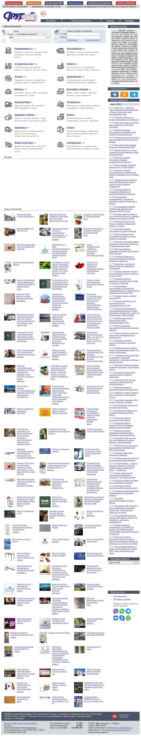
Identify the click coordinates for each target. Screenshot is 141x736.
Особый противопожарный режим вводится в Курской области (124, 493)
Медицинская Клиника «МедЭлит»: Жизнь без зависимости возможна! (26, 482)
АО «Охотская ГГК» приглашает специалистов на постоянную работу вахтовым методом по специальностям (60, 571)
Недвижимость (23, 48)
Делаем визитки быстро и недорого (59, 671)
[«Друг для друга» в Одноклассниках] (124, 94)
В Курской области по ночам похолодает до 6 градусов (124, 118)
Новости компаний (119, 100)
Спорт (70, 127)
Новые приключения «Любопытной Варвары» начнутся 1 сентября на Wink (122, 475)
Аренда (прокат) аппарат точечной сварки (59, 685)
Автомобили (74, 48)
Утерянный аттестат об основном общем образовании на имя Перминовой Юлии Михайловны (60, 284)
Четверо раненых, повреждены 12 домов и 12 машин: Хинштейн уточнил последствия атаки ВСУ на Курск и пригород (124, 529)
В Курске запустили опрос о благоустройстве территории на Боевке (124, 139)
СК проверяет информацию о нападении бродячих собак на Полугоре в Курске (123, 200)
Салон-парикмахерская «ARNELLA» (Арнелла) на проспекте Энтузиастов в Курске (95, 250)
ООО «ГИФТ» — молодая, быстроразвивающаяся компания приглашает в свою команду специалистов (26, 391)
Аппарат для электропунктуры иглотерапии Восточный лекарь (24, 686)
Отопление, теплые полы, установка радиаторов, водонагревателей (93, 231)
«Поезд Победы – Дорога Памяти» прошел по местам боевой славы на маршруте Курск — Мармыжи (123, 466)
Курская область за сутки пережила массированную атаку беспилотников (124, 152)
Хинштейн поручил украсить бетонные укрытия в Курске (122, 342)
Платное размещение (81, 20)
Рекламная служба (121, 599)
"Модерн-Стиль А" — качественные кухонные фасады (25, 586)
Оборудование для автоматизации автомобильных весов (25, 568)
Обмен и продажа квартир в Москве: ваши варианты (94, 672)
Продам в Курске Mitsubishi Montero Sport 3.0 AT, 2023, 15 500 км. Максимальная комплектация (95, 467)
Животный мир (23, 142)
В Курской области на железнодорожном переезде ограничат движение (122, 258)
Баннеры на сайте (119, 26)
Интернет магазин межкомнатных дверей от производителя (22, 527)
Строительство (23, 64)
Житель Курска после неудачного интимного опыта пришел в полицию (122, 236)
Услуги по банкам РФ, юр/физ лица (95, 540)
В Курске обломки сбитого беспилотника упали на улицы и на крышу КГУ (123, 273)
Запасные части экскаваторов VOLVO (95, 585)
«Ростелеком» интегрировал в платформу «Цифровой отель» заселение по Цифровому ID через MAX (124, 289)
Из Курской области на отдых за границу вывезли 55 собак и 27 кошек (122, 223)
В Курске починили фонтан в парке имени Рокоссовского (124, 459)
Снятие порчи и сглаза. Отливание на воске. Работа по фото (26, 600)
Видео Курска (34, 3)
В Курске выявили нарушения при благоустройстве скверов (124, 328)
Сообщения (74, 142)
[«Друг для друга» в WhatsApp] (122, 611)
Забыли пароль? (93, 40)
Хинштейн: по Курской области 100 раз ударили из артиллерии (121, 266)
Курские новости (13, 3)
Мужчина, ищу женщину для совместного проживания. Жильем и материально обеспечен (95, 267)
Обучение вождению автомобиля (95, 620)
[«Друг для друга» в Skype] (122, 618)
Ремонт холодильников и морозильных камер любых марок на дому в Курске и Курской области (26, 501)
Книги (70, 114)
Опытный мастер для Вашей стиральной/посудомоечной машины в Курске (95, 389)
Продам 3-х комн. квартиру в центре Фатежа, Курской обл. (24, 296)
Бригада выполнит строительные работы (25, 216)
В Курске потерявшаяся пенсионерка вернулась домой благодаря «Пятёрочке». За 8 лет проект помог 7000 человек (124, 311)
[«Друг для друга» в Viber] (116, 611)
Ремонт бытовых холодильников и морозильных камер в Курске (95, 283)
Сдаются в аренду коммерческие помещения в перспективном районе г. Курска (59, 319)
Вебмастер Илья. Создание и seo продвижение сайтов (60, 621)
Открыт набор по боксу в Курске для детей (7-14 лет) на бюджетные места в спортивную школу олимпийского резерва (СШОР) (94, 321)
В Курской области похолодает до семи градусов (122, 230)
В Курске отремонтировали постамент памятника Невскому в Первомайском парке (124, 244)
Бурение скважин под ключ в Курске (25, 230)
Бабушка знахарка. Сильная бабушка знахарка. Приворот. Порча (57, 514)
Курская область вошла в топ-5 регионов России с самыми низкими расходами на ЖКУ (124, 216)
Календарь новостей (120, 559)
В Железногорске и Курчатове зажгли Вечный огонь (123, 388)
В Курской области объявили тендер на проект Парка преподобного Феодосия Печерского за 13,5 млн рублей (123, 540)
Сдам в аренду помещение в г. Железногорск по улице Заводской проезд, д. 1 (58, 465)
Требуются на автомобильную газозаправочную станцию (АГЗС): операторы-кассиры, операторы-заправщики (60, 300)
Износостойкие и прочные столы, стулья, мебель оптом (25, 555)
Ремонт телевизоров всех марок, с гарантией (25, 411)
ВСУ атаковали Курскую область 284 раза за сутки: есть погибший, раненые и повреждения (123, 518)
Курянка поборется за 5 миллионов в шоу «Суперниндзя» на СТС (122, 303)
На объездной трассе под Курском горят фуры (123, 406)
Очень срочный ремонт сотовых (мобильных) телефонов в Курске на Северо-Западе (26, 283)
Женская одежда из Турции (59, 633)
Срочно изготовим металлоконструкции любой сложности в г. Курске (93, 452)
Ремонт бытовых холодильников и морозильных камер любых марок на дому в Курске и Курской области (95, 371)
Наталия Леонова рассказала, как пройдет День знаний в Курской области (122, 132)
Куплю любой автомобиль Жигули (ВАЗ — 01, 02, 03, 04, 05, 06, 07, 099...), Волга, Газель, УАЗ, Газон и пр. (95, 337)
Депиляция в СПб (94, 647)
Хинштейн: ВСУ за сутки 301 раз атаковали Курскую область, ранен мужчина (122, 440)
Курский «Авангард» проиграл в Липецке (121, 454)
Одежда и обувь (24, 114)
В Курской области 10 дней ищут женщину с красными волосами (124, 124)
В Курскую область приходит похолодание (120, 419)
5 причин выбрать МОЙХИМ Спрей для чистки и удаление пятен (93, 699)
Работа (71, 64)
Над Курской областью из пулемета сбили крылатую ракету (123, 412)
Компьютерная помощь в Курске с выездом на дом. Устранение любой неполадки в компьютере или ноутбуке (59, 338)
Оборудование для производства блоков (95, 554)
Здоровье (20, 127)
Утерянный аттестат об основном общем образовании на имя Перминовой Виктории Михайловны (26, 336)
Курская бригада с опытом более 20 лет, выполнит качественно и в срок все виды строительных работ (95, 355)
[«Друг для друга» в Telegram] (134, 94)
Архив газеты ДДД (54, 3)
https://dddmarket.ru (124, 728)
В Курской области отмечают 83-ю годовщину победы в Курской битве (121, 425)
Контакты (129, 20)
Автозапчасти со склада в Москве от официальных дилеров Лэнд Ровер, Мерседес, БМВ (94, 500)
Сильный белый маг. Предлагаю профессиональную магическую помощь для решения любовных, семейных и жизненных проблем (60, 604)
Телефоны (73, 102)
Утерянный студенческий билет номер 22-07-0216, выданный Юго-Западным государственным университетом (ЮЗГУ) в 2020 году (94, 301)
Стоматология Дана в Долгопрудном (92, 526)
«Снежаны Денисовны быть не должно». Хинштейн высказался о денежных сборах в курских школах (124, 358)
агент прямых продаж (60, 539)
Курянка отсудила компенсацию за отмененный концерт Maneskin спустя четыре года (124, 173)
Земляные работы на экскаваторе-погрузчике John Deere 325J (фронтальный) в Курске (58, 218)
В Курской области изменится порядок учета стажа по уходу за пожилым (123, 281)
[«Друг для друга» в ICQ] (128, 618)
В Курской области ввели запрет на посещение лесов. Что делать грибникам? (124, 350)
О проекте (50, 20)
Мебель (19, 89)
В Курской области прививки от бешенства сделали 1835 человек (123, 251)
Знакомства (74, 76)
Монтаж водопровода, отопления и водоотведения (21, 634)
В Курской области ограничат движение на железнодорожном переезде (122, 191)
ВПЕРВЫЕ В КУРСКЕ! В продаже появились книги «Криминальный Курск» (94, 685)
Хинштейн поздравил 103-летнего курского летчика (123, 401)
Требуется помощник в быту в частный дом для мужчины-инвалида (26, 352)
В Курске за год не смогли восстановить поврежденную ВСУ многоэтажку (123, 447)
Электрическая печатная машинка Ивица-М (24, 648)
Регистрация (72, 40)
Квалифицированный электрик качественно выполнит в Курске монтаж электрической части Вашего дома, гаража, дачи (26, 320)
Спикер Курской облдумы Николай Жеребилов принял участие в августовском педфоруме (123, 183)
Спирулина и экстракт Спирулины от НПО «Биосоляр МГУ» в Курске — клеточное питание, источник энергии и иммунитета (59, 371)
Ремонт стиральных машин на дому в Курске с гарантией (60, 411)
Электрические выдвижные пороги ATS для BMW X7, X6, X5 (60, 700)
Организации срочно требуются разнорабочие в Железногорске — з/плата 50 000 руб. (60, 233)
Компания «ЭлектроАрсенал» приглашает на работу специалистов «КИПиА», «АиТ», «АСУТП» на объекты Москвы (26, 372)
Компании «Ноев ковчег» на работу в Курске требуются (59, 352)
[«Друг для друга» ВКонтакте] (115, 94)
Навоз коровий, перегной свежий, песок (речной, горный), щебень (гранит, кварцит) (26, 674)
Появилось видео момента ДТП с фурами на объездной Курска (124, 394)
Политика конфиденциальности (116, 730)
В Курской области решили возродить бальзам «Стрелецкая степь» (124, 367)
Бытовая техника (77, 89)
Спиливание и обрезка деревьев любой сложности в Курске (59, 431)
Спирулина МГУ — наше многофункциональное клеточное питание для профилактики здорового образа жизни (61, 251)
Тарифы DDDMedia (126, 3)
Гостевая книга (120, 596)
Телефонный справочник (99, 3)
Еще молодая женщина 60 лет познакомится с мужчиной (26, 247)
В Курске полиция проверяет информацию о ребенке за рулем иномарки (122, 433)
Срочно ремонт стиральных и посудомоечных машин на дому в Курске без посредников (93, 414)
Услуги (18, 76)
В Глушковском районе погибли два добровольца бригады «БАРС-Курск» (122, 209)
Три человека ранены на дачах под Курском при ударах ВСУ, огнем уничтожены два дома (123, 549)
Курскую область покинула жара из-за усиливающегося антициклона (123, 335)
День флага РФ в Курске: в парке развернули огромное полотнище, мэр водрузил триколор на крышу (123, 509)
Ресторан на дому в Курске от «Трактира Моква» (93, 216)
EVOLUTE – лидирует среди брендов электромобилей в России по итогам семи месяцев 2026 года (123, 111)
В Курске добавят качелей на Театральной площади (123, 481)
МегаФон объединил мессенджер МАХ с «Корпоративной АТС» (121, 320)
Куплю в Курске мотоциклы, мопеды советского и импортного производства (60, 483)
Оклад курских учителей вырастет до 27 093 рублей (122, 166)
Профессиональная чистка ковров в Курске (95, 430)
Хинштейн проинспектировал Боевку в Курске (121, 500)
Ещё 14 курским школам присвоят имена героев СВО (122, 146)
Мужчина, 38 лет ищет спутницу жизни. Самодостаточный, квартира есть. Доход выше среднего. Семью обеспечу (26, 468)
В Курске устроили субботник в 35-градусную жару (123, 487)
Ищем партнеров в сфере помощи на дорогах (24, 621)
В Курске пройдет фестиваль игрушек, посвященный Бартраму (120, 159)
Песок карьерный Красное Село (23, 698)
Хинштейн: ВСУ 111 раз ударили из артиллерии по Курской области (122, 382)
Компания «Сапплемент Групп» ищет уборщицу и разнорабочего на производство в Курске (26, 453)
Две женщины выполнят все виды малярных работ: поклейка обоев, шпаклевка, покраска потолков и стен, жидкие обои (95, 485)
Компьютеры (22, 102)
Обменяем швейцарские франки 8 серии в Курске (95, 600)
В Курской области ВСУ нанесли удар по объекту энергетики (122, 374)
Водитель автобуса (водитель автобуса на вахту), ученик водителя (61, 587)
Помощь (110, 20)
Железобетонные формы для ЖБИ (59, 554)
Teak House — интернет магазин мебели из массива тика (59, 500)
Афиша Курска (75, 3)
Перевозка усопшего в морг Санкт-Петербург (95, 634)
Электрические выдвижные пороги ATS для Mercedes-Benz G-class (94, 569)
